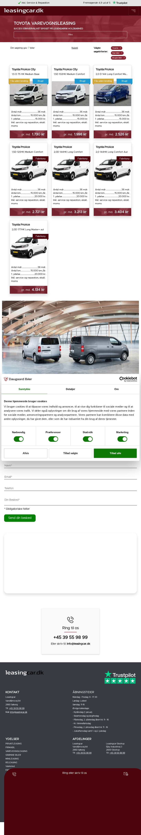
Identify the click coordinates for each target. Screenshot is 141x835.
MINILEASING (12, 759)
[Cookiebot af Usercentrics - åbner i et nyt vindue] (122, 379)
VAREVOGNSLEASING (16, 751)
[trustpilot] (119, 3)
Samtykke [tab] (24, 389)
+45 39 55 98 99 (70, 637)
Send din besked (19, 518)
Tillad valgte (70, 453)
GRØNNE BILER (13, 755)
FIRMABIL (10, 747)
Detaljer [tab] (70, 389)
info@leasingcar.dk (78, 643)
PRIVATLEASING (14, 744)
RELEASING (11, 762)
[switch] (50, 438)
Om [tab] (116, 389)
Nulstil (75, 48)
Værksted (10, 766)
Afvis (26, 453)
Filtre (70, 35)
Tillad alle (115, 453)
